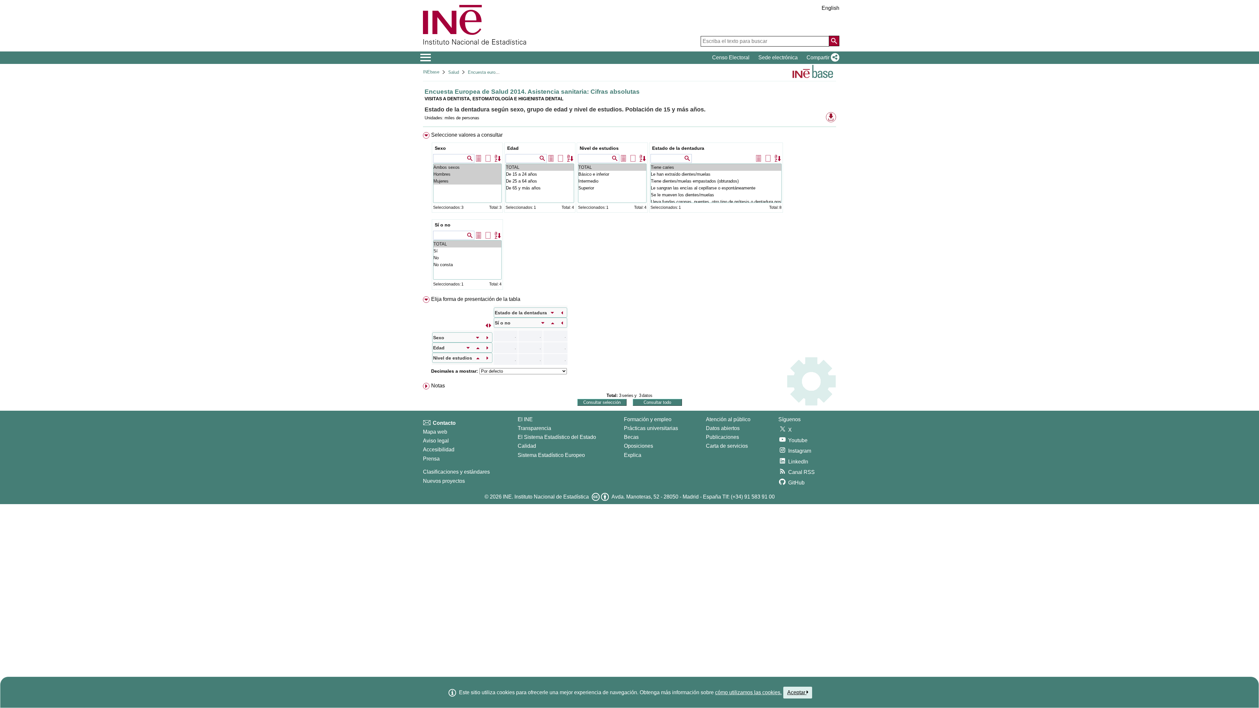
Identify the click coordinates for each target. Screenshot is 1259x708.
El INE (525, 419)
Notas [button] (438, 385)
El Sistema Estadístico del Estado (557, 437)
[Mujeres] (467, 181)
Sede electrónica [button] (778, 57)
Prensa (431, 459)
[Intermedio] (612, 181)
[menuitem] (629, 212)
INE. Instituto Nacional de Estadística (546, 497)
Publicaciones (722, 437)
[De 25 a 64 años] (540, 181)
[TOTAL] (540, 167)
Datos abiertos (723, 428)
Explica (632, 455)
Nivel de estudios (599, 148)
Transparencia (534, 428)
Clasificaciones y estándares (456, 472)
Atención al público (728, 419)
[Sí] (467, 250)
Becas (631, 437)
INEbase (431, 71)
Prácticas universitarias (651, 428)
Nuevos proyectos (444, 481)
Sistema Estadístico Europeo (551, 455)
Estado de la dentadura (678, 148)
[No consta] (467, 264)
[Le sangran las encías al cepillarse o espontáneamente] (716, 188)
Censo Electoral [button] (730, 57)
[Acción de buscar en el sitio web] (834, 41)
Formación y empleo (647, 419)
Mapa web (435, 432)
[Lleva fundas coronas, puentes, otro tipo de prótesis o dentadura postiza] (716, 201)
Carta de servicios (727, 446)
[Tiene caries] (716, 167)
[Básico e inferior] (612, 174)
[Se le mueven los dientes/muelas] (716, 194)
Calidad (527, 446)
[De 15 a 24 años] (540, 174)
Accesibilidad (438, 449)
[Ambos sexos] (467, 167)
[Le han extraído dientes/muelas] (716, 174)
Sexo (440, 148)
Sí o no (442, 224)
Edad (513, 148)
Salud (453, 72)
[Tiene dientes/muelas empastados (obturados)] (716, 181)
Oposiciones (638, 446)
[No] (467, 257)
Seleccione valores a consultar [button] (467, 135)
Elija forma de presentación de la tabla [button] (475, 299)
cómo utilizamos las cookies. (748, 692)
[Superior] (612, 188)
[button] (821, 58)
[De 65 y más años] (540, 188)
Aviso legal (436, 440)
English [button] (830, 8)
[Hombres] (467, 174)
